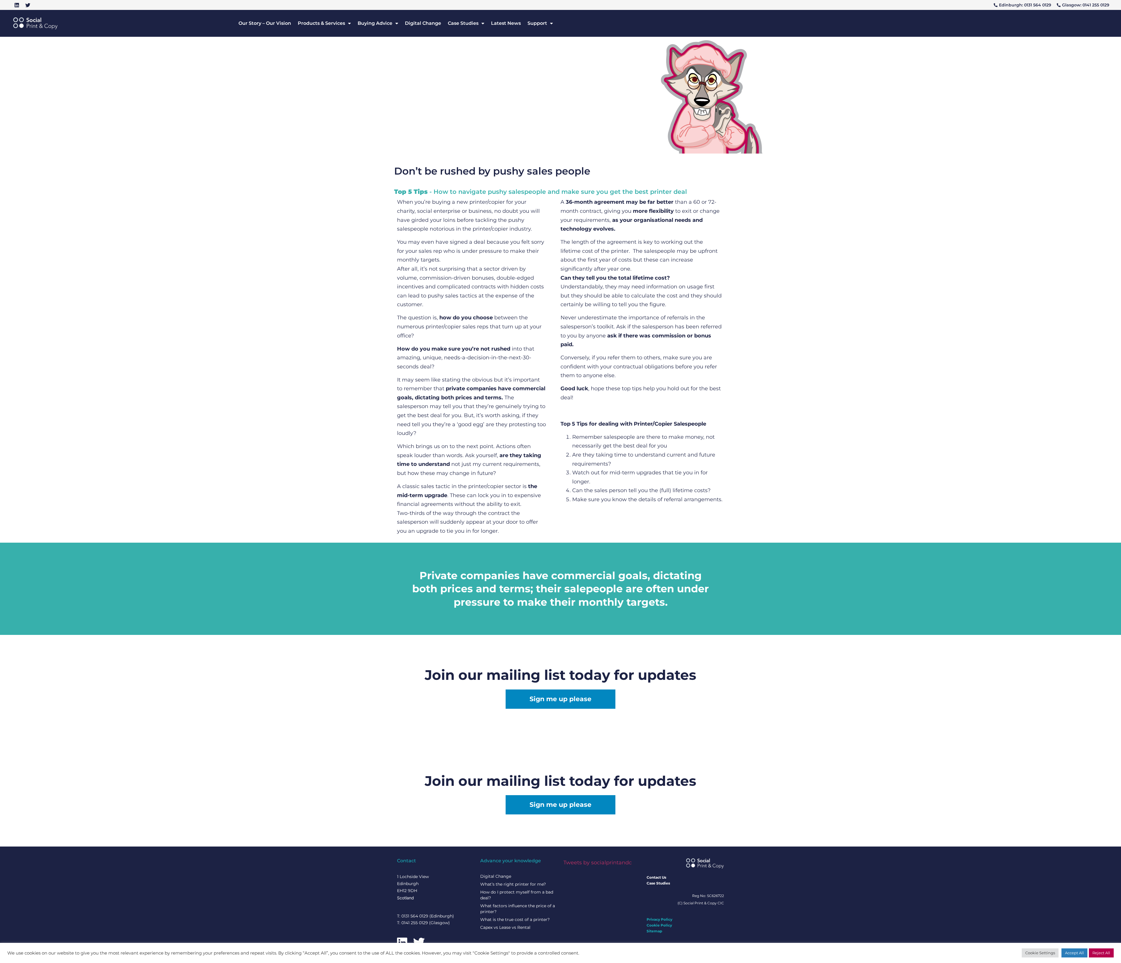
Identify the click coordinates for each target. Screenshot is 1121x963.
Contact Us (656, 877)
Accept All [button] (1074, 952)
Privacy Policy (659, 919)
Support (537, 23)
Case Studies (463, 23)
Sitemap (654, 931)
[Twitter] (28, 5)
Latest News (506, 23)
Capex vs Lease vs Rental (505, 927)
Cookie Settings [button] (1040, 952)
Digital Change (423, 23)
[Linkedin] (17, 5)
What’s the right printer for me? (513, 884)
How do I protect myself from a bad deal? (516, 895)
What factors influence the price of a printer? (517, 908)
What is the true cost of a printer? (515, 919)
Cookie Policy (659, 925)
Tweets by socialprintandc (597, 862)
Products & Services (321, 23)
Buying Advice (375, 23)
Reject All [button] (1101, 952)
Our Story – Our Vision (265, 23)
